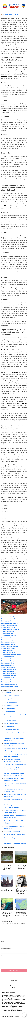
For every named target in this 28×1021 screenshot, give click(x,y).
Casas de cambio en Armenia (12, 723)
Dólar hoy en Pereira (9, 726)
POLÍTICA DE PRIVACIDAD (14, 986)
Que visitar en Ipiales (7, 633)
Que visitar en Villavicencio (9, 686)
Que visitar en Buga (7, 650)
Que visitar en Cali (6, 621)
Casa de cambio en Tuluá (11, 705)
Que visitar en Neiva (7, 631)
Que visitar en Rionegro (8, 636)
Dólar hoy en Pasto (9, 699)
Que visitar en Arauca (8, 657)
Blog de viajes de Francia (8, 992)
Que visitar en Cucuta (8, 627)
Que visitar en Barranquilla (9, 623)
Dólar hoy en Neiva (9, 692)
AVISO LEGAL (14, 980)
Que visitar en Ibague (7, 640)
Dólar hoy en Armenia (10, 720)
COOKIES (5, 986)
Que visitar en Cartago (8, 648)
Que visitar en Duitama (8, 659)
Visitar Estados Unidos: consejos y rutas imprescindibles (13, 1001)
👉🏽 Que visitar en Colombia (9, 14)
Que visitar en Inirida (7, 663)
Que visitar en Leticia (7, 665)
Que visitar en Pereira (8, 638)
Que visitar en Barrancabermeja (11, 654)
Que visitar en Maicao (8, 667)
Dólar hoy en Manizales (10, 702)
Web (2, 955)
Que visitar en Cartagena (9, 625)
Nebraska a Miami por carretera (12, 831)
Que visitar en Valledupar (9, 684)
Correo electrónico (7, 948)
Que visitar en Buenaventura (10, 646)
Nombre (3, 941)
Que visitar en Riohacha (8, 675)
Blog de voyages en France (9, 993)
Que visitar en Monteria (8, 669)
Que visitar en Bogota (8, 617)
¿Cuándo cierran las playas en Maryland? (15, 843)
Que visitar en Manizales (8, 642)
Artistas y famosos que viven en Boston (15, 764)
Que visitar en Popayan (8, 673)
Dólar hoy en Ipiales (9, 711)
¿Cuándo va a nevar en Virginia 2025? (14, 834)
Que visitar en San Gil (7, 678)
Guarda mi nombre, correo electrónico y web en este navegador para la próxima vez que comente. (14, 966)
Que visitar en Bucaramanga (10, 629)
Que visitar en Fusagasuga (9, 661)
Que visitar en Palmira (8, 644)
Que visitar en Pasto (7, 671)
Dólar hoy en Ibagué (9, 708)
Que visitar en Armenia (8, 652)
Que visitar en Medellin (8, 619)
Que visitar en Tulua (7, 682)
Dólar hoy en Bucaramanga (11, 729)
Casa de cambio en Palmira (11, 695)
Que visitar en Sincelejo (8, 680)
